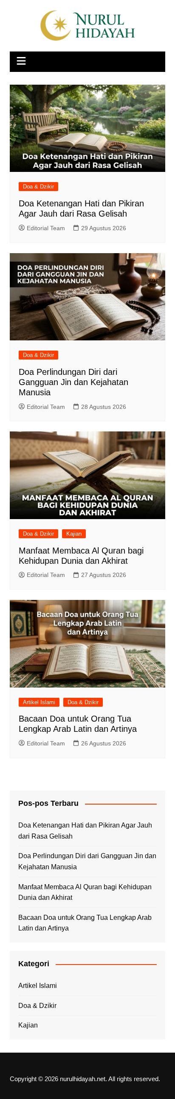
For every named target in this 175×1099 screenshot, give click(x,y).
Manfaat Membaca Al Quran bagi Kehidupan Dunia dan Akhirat (85, 892)
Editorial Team (46, 228)
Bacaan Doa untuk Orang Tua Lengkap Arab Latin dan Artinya (85, 923)
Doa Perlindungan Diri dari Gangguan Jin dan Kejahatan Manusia (73, 382)
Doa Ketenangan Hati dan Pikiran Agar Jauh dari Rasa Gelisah (85, 831)
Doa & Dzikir (38, 186)
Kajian (74, 534)
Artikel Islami (39, 702)
